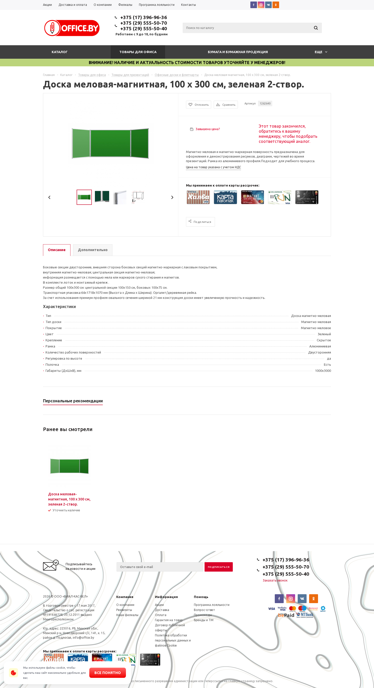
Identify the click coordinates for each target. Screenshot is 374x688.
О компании (125, 604)
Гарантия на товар (169, 620)
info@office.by (83, 637)
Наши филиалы (127, 615)
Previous (49, 197)
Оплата (160, 615)
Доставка (162, 609)
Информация (166, 597)
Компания (124, 597)
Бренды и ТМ (203, 620)
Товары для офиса (137, 52)
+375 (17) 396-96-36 (143, 17)
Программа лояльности (211, 604)
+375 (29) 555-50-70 (143, 23)
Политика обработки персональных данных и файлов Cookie (173, 640)
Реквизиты (124, 609)
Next (172, 197)
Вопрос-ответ (204, 609)
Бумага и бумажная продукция (238, 52)
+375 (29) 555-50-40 (143, 28)
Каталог (60, 52)
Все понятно (107, 673)
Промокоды (203, 615)
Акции (159, 604)
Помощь (201, 597)
